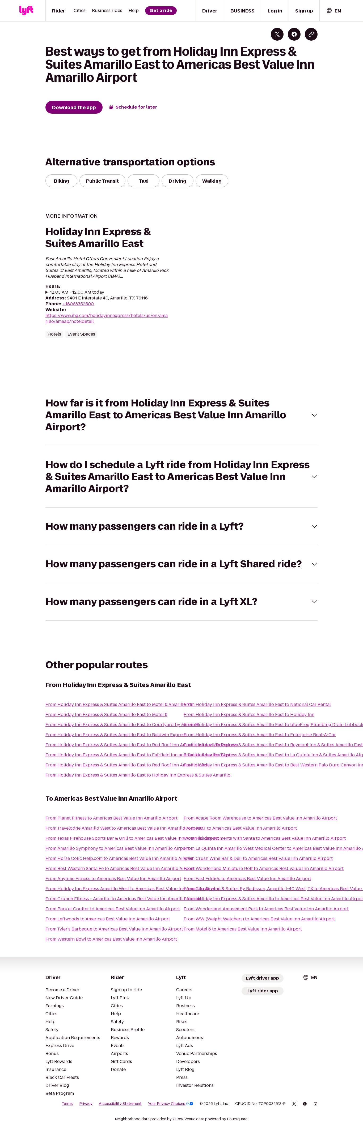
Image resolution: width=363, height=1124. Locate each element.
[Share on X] (277, 34)
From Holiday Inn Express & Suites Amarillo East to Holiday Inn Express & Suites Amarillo (137, 775)
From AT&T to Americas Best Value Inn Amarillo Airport (240, 828)
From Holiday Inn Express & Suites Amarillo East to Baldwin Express (116, 735)
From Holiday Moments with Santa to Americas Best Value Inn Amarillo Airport (265, 838)
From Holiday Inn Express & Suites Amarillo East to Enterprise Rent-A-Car (260, 735)
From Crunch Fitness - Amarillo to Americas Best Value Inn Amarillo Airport (123, 899)
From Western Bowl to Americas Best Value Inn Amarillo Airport (111, 939)
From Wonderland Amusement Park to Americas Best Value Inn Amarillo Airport (266, 909)
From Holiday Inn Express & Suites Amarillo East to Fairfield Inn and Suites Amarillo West (138, 755)
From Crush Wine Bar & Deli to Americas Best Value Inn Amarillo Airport (258, 858)
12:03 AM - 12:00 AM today (77, 292)
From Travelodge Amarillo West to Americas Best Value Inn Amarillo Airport (123, 828)
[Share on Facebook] (294, 34)
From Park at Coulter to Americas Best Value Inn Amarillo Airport (112, 909)
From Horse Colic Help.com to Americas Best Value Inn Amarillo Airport (119, 858)
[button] (181, 415)
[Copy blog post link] (311, 34)
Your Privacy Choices (166, 1103)
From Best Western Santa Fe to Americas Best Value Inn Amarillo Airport (120, 868)
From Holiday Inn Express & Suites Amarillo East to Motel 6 (106, 714)
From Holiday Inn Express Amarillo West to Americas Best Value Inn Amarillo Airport (132, 889)
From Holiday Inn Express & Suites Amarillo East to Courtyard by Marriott (121, 725)
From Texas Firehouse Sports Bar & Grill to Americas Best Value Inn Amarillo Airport (132, 838)
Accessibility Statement (120, 1103)
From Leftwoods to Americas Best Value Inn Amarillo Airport (107, 919)
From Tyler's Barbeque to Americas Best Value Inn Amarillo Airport (114, 929)
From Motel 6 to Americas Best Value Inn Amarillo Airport (243, 929)
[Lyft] (26, 10)
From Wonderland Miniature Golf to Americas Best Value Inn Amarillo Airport (264, 868)
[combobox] (333, 10)
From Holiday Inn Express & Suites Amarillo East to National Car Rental (257, 704)
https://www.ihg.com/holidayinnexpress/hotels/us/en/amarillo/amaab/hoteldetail (106, 318)
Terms (67, 1103)
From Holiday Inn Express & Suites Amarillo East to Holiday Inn (249, 714)
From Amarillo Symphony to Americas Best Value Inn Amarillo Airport (117, 848)
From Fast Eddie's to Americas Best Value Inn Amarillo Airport (247, 879)
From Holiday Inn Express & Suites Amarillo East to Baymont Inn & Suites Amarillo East (273, 745)
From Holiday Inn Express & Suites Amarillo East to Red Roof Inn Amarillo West (127, 765)
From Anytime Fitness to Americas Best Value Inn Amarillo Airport (113, 879)
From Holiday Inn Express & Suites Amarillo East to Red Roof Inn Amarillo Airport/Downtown (141, 745)
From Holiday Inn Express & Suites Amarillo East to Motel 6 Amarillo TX (119, 704)
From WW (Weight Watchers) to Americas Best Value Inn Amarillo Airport (259, 919)
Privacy (85, 1103)
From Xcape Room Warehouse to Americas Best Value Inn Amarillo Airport (260, 818)
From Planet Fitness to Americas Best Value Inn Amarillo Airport (111, 818)
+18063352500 (78, 304)
